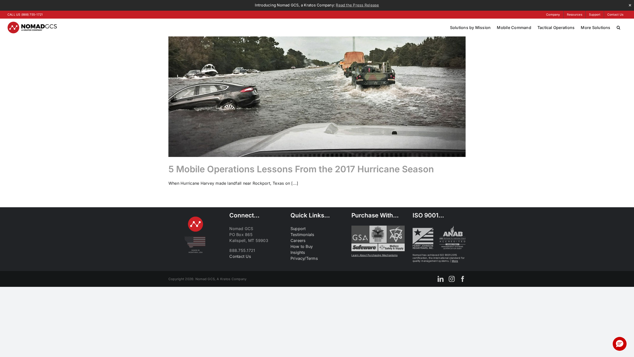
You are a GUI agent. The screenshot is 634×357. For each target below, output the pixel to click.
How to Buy (302, 246)
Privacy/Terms (304, 258)
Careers (298, 240)
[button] (618, 27)
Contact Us (240, 256)
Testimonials (302, 234)
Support (298, 228)
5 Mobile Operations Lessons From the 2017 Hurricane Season (301, 169)
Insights (298, 252)
